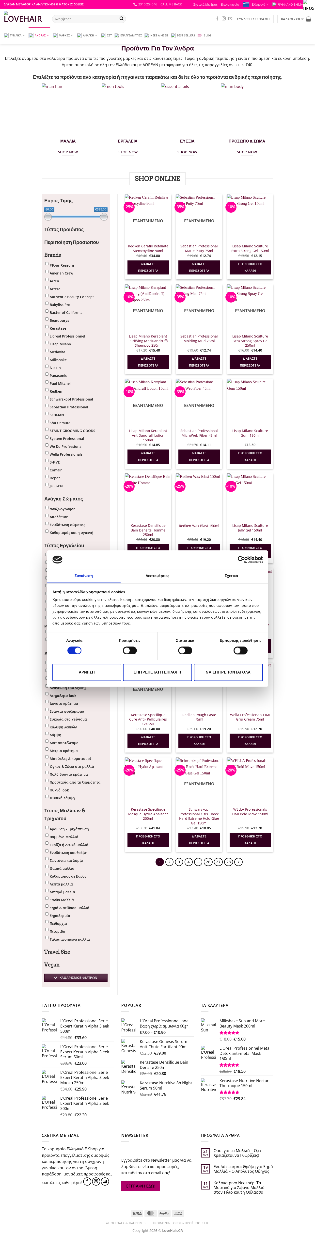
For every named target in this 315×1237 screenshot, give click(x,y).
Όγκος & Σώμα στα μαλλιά (72, 766)
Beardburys (59, 320)
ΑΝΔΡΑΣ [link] (40, 35)
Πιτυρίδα (57, 931)
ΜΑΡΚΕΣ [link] (64, 35)
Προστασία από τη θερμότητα (75, 782)
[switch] (130, 650)
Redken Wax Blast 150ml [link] (199, 526)
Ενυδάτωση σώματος (67, 524)
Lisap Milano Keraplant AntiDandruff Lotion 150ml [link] (148, 435)
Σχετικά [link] (231, 576)
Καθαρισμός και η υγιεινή (71, 532)
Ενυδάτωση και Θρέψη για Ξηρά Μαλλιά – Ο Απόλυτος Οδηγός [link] (243, 1169)
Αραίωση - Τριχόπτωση (69, 829)
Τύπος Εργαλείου (64, 545)
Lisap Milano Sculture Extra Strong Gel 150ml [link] (250, 248)
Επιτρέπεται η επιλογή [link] (157, 672)
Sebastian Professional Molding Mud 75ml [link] (199, 338)
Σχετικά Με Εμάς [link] (205, 4)
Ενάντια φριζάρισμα (67, 711)
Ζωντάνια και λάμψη (67, 860)
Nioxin (55, 367)
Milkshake (58, 359)
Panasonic (58, 375)
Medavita (57, 352)
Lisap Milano (60, 344)
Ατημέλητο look (63, 695)
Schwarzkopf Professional (71, 399)
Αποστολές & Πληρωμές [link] (126, 1223)
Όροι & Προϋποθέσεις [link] (191, 1223)
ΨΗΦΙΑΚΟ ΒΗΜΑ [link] (290, 4)
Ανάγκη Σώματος (63, 499)
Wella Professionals (66, 454)
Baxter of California (66, 312)
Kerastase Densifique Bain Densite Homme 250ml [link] (148, 530)
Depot (55, 478)
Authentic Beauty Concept (72, 296)
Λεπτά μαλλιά (61, 884)
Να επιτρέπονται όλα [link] (228, 672)
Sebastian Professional (69, 407)
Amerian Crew (61, 273)
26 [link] (208, 861)
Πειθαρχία (58, 923)
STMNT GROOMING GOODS (72, 430)
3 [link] (179, 861)
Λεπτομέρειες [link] (157, 576)
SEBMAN (57, 415)
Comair (56, 470)
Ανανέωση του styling (68, 687)
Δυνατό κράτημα (64, 703)
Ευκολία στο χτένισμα (68, 719)
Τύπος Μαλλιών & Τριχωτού (64, 814)
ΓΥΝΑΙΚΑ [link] (16, 35)
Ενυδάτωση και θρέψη (68, 852)
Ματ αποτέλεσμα (64, 742)
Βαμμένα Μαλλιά (64, 837)
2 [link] (169, 861)
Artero (55, 289)
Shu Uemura (60, 422)
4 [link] (189, 861)
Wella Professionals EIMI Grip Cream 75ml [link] (250, 717)
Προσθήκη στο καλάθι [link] (250, 267)
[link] (241, 559)
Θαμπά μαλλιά (62, 868)
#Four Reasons (62, 265)
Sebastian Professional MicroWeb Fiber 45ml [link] (199, 433)
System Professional (67, 438)
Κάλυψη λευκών (63, 727)
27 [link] (218, 861)
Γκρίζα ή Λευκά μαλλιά (69, 844)
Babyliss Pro (60, 304)
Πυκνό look (59, 790)
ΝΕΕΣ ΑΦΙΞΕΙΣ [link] (159, 35)
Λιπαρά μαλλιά (62, 892)
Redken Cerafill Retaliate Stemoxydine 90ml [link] (148, 248)
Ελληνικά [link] (258, 4)
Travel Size (57, 952)
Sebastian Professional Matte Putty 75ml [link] (199, 248)
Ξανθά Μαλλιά (62, 900)
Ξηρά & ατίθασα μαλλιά (69, 907)
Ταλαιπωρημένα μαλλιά (70, 939)
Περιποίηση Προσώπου (71, 242)
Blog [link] (207, 35)
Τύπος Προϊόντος (64, 229)
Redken (56, 391)
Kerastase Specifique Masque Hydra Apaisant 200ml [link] (148, 814)
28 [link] (228, 861)
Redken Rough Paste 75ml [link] (199, 717)
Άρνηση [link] (87, 672)
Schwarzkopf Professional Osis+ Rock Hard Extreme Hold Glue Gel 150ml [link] (199, 816)
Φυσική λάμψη (62, 798)
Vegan (52, 965)
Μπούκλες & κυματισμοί (70, 758)
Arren (54, 281)
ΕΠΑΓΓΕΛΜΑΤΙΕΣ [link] (131, 35)
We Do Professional (66, 446)
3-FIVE (55, 462)
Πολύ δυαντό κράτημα (69, 774)
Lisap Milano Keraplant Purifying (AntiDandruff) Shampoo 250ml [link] (148, 341)
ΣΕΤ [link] (109, 35)
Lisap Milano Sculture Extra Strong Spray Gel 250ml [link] (250, 341)
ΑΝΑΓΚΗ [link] (88, 35)
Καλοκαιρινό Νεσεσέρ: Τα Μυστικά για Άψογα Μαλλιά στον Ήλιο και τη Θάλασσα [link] (239, 1188)
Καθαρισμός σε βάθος (68, 876)
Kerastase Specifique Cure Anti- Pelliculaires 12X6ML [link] (148, 719)
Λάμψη (55, 735)
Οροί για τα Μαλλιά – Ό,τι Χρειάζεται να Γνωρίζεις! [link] (237, 1153)
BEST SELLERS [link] (186, 35)
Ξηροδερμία (60, 915)
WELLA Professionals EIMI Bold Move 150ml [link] (250, 811)
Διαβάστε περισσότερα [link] (148, 267)
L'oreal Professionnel (67, 336)
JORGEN (56, 485)
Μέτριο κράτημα (64, 750)
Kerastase (58, 328)
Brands (52, 255)
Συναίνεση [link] (84, 576)
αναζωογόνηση (63, 509)
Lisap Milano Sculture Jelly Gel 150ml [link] (250, 527)
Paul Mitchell (61, 383)
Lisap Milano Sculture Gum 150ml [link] (250, 433)
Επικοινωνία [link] (230, 4)
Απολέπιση (59, 516)
